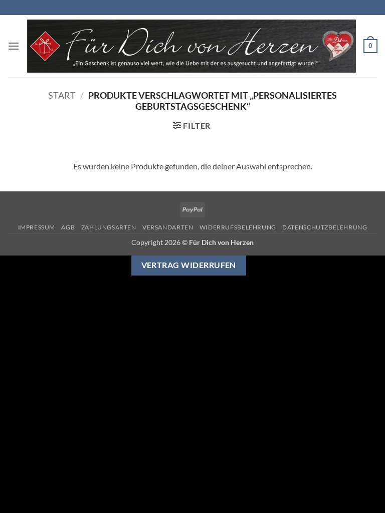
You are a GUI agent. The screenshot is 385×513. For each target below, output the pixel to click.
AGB (68, 227)
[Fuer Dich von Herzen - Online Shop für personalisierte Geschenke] (191, 46)
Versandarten (167, 227)
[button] (14, 46)
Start (62, 95)
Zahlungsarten (108, 227)
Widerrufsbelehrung (238, 227)
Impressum (37, 227)
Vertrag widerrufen (188, 265)
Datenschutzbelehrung (324, 227)
